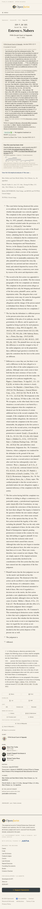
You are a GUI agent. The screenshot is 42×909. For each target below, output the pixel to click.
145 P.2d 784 (14, 444)
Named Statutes (7, 863)
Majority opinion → (12, 750)
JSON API (5, 884)
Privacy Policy (6, 904)
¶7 (5, 637)
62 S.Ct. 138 (14, 470)
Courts (4, 858)
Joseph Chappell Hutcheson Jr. (16, 753)
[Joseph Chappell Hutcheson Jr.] (4, 754)
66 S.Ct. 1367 (34, 339)
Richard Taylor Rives (13, 758)
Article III (14, 504)
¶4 (5, 361)
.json (11, 803)
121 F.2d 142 (14, 467)
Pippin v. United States (14, 381)
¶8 (5, 641)
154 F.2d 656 (28, 336)
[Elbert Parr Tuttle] (4, 748)
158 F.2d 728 (21, 393)
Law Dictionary (6, 853)
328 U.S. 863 (23, 339)
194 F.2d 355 (11, 330)
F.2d (19, 20)
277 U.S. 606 (19, 684)
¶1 (5, 206)
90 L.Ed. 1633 (11, 342)
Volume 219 (13, 20)
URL (7, 707)
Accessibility (21, 898)
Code (3, 851)
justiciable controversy (27, 258)
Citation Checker (7, 871)
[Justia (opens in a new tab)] (25, 841)
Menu (6, 12)
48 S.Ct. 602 (28, 684)
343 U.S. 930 (33, 330)
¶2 (5, 276)
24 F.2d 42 (32, 682)
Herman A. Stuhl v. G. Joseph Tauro (24, 72)
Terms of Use (30, 901)
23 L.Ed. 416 (27, 436)
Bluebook (33, 707)
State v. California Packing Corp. (18, 442)
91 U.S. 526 (18, 436)
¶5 (5, 495)
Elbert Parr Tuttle (12, 747)
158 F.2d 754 (11, 390)
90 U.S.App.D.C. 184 (29, 327)
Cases (4, 848)
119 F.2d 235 (32, 439)
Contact (31, 898)
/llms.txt (4, 881)
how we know (12, 134)
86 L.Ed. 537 (24, 470)
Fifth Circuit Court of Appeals (21, 35)
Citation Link (19, 707)
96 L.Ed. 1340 (21, 333)
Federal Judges (7, 856)
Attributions (20, 901)
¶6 (5, 572)
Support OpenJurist (21, 890)
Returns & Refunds (8, 901)
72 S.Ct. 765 (10, 333)
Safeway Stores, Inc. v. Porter (20, 479)
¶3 (5, 313)
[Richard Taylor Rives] (4, 759)
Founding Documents (8, 866)
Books (4, 868)
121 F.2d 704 (18, 395)
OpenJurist (5, 20)
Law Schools (6, 861)
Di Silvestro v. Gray (13, 327)
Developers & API (7, 879)
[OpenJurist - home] (21, 7)
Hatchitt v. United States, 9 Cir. (28, 387)
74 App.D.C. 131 (29, 381)
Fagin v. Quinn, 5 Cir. (21, 682)
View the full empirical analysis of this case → (16, 172)
